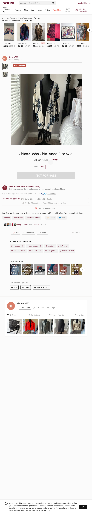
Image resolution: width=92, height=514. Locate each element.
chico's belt (50, 246)
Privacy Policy (44, 510)
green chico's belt (67, 251)
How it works (67, 10)
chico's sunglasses (18, 251)
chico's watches (35, 251)
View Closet (25, 308)
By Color (25, 287)
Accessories (18, 218)
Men (26, 10)
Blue (63, 218)
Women (18, 10)
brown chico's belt (34, 246)
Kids (32, 10)
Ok (83, 507)
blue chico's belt (17, 246)
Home (39, 10)
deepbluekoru (23, 225)
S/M (42, 167)
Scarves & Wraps (33, 218)
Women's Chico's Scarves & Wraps (37, 18)
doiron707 (13, 57)
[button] (24, 3)
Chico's (55, 160)
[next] (89, 30)
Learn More (52, 194)
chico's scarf (63, 246)
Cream (52, 218)
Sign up (87, 3)
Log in (80, 3)
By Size (14, 287)
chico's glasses (50, 251)
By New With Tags (41, 287)
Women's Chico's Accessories (21, 18)
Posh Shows (58, 10)
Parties (47, 10)
